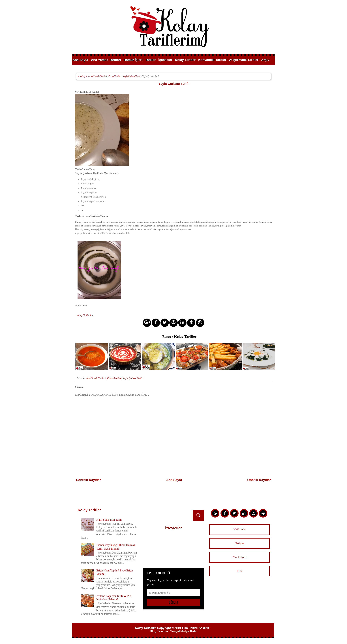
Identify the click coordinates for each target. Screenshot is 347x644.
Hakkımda (239, 529)
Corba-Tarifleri (114, 76)
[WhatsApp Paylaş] (200, 323)
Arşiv (265, 60)
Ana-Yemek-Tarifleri (98, 76)
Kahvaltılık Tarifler (212, 60)
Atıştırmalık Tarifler (243, 60)
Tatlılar (150, 60)
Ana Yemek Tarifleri (106, 60)
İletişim (239, 543)
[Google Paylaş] (147, 323)
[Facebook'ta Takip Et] (224, 513)
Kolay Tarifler (185, 60)
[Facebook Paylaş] (156, 323)
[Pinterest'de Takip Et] (263, 513)
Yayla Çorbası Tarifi (131, 76)
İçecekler (165, 60)
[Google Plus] (215, 513)
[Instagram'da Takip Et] (253, 513)
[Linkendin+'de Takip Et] (244, 513)
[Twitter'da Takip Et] (234, 513)
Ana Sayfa (80, 60)
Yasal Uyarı (239, 557)
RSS (239, 571)
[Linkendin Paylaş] (182, 323)
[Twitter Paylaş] (164, 323)
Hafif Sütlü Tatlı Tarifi (109, 519)
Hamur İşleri (133, 60)
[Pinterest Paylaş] (173, 323)
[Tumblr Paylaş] (191, 323)
